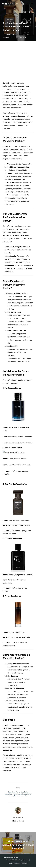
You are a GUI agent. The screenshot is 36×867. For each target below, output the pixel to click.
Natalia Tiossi (11, 34)
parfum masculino (18, 794)
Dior (6, 388)
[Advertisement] (18, 62)
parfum (7, 146)
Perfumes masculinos (21, 796)
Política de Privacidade (10, 857)
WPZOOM (24, 863)
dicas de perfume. (14, 792)
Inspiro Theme (13, 863)
